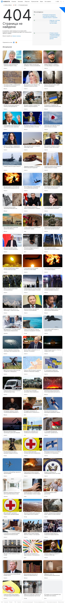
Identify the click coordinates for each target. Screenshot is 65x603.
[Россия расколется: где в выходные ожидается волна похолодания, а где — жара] (12, 447)
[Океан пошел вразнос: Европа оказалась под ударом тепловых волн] (32, 325)
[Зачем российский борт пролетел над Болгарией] (12, 467)
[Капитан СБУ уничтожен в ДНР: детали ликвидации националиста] (52, 80)
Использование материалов (52, 602)
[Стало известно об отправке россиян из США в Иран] (32, 264)
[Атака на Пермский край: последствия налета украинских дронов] (32, 447)
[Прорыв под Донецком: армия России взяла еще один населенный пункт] (12, 264)
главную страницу (16, 36)
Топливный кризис (23, 5)
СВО (15, 5)
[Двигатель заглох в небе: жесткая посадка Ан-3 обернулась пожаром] (12, 365)
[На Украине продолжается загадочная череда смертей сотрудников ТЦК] (52, 529)
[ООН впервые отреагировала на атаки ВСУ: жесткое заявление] (12, 121)
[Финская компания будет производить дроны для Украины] (12, 427)
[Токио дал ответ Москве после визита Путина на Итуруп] (52, 121)
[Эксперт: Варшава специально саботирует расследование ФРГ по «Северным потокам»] (12, 345)
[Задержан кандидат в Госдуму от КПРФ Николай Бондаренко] (32, 162)
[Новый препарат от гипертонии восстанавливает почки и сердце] (32, 488)
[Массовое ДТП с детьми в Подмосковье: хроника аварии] (12, 508)
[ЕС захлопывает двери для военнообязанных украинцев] (52, 365)
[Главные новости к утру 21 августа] (12, 162)
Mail (2, 602)
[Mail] (2, 1)
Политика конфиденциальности (40, 602)
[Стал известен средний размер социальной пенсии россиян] (12, 529)
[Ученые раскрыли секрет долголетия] (52, 488)
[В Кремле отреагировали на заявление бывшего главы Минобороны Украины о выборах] (12, 60)
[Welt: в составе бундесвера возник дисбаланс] (12, 284)
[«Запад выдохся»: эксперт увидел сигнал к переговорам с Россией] (32, 284)
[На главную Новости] (6, 1)
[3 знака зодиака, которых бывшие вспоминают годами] (32, 223)
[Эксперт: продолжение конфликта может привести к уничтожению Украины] (52, 508)
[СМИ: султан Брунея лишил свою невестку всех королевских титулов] (52, 304)
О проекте (19, 602)
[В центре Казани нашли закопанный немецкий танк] (12, 202)
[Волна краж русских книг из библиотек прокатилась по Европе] (32, 569)
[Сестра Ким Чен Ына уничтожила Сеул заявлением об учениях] (52, 202)
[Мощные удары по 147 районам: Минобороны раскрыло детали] (12, 182)
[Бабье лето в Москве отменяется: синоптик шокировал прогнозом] (32, 590)
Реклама (10, 602)
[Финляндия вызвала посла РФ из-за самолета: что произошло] (52, 447)
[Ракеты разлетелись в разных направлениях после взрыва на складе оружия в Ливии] (32, 467)
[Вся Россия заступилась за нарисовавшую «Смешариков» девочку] (32, 549)
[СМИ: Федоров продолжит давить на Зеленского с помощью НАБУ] (32, 202)
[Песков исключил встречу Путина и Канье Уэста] (12, 569)
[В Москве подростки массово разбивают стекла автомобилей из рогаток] (32, 60)
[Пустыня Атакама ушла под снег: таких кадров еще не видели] (32, 508)
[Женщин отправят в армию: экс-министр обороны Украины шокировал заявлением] (32, 100)
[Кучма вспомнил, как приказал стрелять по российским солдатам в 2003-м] (32, 304)
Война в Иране (8, 5)
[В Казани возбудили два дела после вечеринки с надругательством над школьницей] (32, 243)
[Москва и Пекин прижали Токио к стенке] (12, 549)
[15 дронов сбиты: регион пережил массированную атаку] (12, 386)
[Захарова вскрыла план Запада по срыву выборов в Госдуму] (52, 162)
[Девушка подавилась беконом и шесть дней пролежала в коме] (12, 488)
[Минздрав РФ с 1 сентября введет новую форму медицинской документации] (12, 325)
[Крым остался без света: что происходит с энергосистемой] (12, 304)
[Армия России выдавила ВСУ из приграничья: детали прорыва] (52, 223)
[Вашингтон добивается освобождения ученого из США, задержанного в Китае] (52, 467)
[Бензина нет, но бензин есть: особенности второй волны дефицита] (32, 427)
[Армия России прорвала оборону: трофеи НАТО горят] (52, 345)
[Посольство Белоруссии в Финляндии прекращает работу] (52, 406)
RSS (15, 602)
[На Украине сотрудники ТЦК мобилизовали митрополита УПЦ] (52, 100)
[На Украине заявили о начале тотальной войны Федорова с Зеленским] (12, 406)
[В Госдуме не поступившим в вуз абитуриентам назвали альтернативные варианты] (52, 590)
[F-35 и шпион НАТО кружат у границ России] (52, 325)
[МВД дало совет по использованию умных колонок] (52, 569)
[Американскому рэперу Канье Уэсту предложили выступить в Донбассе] (52, 386)
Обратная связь (61, 602)
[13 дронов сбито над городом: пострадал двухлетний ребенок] (12, 590)
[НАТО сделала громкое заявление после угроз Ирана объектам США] (52, 243)
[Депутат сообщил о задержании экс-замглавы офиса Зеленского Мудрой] (12, 141)
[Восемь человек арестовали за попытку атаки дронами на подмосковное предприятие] (12, 100)
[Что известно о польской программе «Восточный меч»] (32, 386)
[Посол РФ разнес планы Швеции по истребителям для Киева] (32, 182)
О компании (6, 602)
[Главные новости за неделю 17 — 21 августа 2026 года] (52, 549)
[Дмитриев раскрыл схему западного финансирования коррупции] (12, 243)
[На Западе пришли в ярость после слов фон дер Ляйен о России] (32, 121)
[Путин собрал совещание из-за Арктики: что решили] (32, 345)
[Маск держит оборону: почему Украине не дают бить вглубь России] (52, 141)
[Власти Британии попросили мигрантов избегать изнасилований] (12, 223)
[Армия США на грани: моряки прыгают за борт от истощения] (32, 529)
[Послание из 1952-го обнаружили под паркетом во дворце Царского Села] (12, 80)
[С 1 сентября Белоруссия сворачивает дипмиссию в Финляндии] (52, 427)
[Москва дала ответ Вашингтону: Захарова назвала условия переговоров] (32, 80)
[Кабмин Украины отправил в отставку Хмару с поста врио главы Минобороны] (52, 60)
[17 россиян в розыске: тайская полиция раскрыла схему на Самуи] (52, 284)
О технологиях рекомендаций (27, 602)
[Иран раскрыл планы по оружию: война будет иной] (32, 141)
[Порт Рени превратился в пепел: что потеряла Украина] (52, 264)
